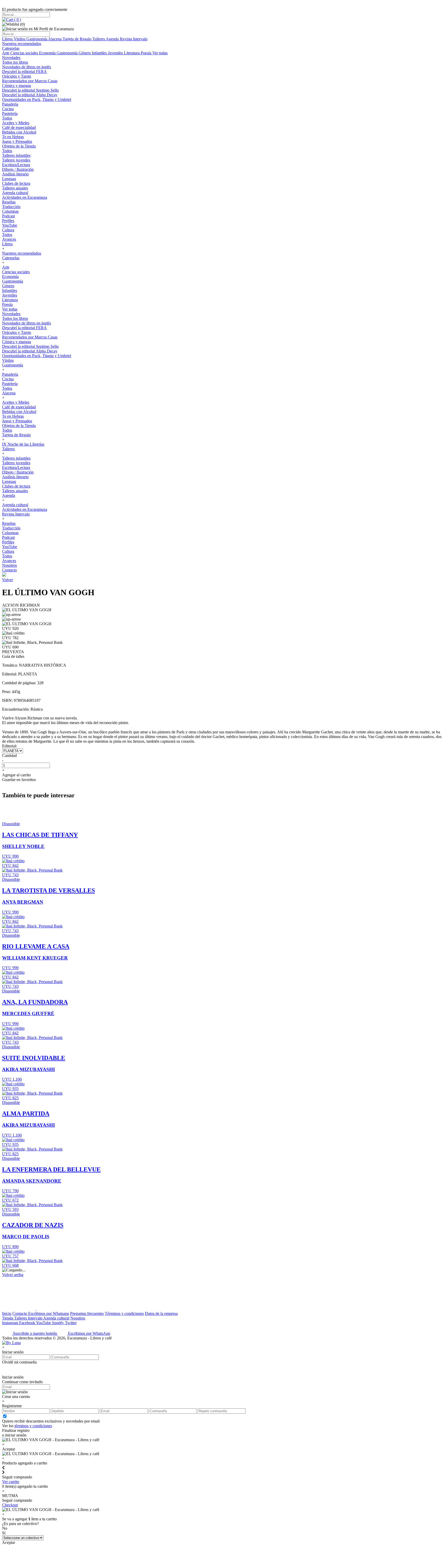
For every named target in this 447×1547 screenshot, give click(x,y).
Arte (6, 53)
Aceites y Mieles (15, 123)
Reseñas (9, 202)
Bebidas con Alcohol (19, 132)
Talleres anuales (15, 188)
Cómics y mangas (16, 85)
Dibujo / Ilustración (18, 169)
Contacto (9, 570)
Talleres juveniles (16, 160)
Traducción (11, 206)
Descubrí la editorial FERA (24, 71)
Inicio (6, 1313)
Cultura (8, 230)
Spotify (58, 1323)
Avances (9, 239)
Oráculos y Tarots (16, 76)
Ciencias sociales (24, 53)
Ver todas (160, 53)
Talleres (99, 39)
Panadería (10, 104)
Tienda (8, 1318)
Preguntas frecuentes (87, 1313)
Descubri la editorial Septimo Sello (30, 90)
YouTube (9, 225)
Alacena (55, 39)
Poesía (146, 53)
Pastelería (10, 113)
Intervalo (35, 1318)
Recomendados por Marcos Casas (29, 81)
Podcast (8, 216)
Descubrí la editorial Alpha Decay (29, 95)
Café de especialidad (19, 127)
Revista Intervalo (133, 39)
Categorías (10, 48)
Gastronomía (37, 39)
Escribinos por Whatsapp (48, 1313)
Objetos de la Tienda (19, 146)
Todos (7, 118)
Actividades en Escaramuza (24, 197)
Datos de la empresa (161, 1313)
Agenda (113, 39)
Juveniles (116, 53)
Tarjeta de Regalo (77, 39)
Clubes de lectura (16, 183)
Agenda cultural (15, 192)
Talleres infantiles (16, 155)
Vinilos (20, 39)
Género (85, 53)
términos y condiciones (33, 1426)
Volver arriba (12, 1274)
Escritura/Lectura (16, 165)
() (17, 19)
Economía (48, 53)
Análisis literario (15, 174)
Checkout (10, 1505)
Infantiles (100, 53)
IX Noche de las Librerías (23, 444)
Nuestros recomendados (21, 43)
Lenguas (9, 178)
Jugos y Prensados (17, 141)
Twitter (71, 1323)
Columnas (10, 211)
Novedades (11, 57)
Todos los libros (15, 62)
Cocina (8, 109)
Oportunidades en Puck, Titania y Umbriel (36, 99)
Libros (8, 39)
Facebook (27, 1323)
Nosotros (9, 565)
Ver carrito (10, 1481)
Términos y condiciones (124, 1313)
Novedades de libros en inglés (26, 67)
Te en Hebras (13, 137)
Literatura (132, 53)
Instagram (10, 1323)
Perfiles (8, 220)
